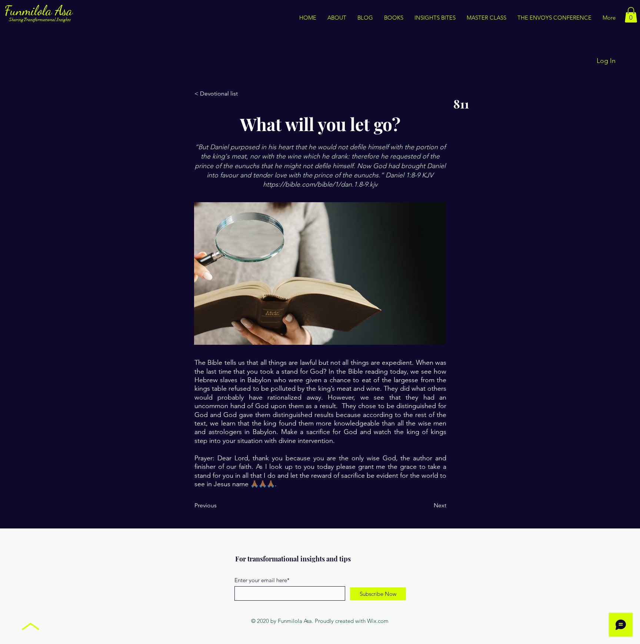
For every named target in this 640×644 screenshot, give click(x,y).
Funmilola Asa (40, 11)
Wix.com (378, 620)
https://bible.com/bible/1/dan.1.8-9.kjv (320, 184)
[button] (435, 17)
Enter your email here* (262, 580)
